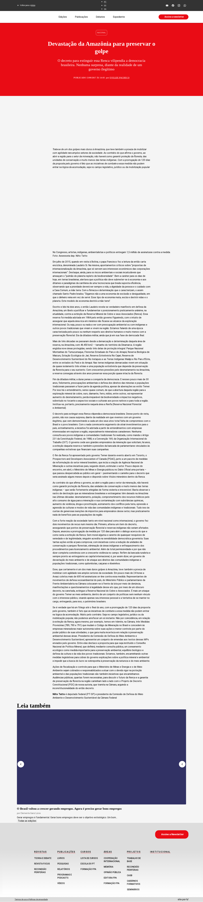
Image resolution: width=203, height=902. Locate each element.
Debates (100, 16)
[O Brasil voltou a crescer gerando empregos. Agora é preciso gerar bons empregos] (101, 756)
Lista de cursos (89, 858)
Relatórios (63, 869)
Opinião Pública (112, 872)
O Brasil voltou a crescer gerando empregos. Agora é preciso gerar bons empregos (69, 808)
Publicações (81, 16)
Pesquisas (63, 863)
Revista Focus (42, 863)
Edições (63, 16)
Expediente (119, 16)
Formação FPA (88, 869)
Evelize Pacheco (119, 78)
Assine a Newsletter (172, 834)
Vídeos (61, 883)
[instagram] (179, 5)
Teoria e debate (42, 858)
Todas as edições (27, 820)
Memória (108, 867)
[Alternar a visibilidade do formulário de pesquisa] (141, 17)
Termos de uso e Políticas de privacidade (31, 899)
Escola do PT (88, 863)
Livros (60, 858)
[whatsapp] (185, 5)
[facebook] (173, 5)
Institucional (160, 852)
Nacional (101, 33)
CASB (129, 875)
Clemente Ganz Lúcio (31, 813)
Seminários (133, 889)
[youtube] (167, 5)
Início (33, 5)
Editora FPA (110, 878)
